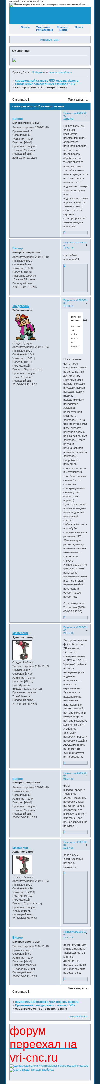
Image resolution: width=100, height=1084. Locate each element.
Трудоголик (20, 306)
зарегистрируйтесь (60, 72)
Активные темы (49, 39)
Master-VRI (20, 633)
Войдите (37, 72)
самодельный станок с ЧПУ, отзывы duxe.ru (46, 80)
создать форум (78, 1016)
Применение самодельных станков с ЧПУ (45, 84)
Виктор (17, 119)
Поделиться (70, 113)
